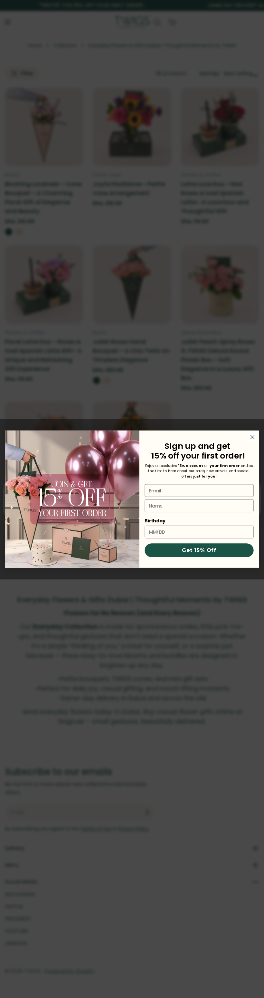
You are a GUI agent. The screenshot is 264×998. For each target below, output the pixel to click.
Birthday (155, 521)
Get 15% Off (199, 550)
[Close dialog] (252, 436)
